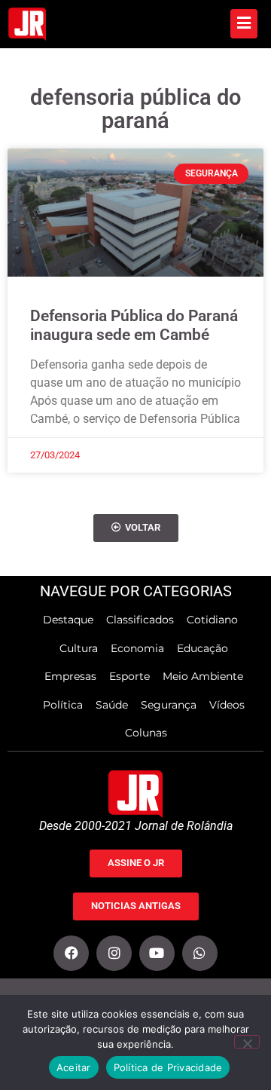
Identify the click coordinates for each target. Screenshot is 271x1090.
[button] (135, 528)
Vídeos (227, 705)
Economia (137, 648)
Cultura (78, 648)
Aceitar (73, 1067)
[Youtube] (157, 953)
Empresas (70, 676)
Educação (202, 648)
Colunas (146, 732)
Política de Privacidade (168, 1067)
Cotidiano (212, 619)
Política (63, 705)
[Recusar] (247, 1042)
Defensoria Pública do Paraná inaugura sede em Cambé (134, 325)
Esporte (129, 676)
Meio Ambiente (203, 676)
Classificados (140, 619)
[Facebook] (71, 953)
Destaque (68, 619)
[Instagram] (114, 953)
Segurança (168, 705)
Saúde (112, 705)
